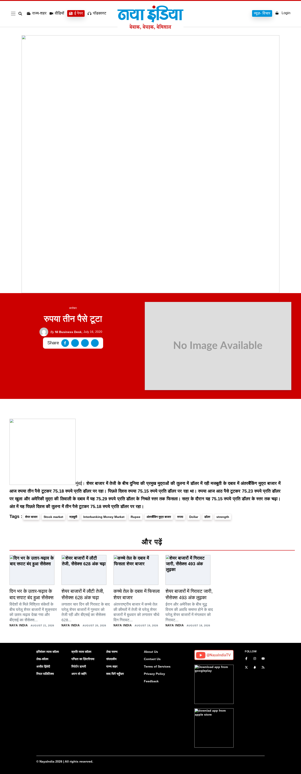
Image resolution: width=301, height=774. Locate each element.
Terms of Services (157, 666)
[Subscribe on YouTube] (263, 659)
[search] (21, 13)
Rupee (135, 517)
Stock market (53, 517)
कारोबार (73, 308)
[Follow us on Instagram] (254, 659)
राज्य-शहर (39, 13)
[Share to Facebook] (65, 343)
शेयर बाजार (31, 517)
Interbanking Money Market (103, 517)
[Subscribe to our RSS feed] (263, 668)
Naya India (18, 625)
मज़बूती (73, 517)
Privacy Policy (154, 673)
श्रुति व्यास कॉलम (81, 651)
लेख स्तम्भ (111, 651)
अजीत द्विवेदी (43, 666)
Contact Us (152, 659)
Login (286, 13)
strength (222, 517)
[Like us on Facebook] (246, 659)
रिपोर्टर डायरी (78, 666)
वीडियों (59, 13)
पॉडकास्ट (99, 13)
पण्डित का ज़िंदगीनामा (82, 659)
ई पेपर (78, 13)
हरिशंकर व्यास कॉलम (47, 651)
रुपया (180, 517)
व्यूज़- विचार (262, 13)
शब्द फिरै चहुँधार (115, 673)
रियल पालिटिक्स (45, 673)
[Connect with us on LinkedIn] (254, 668)
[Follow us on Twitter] (246, 668)
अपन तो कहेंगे (78, 673)
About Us (151, 651)
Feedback (151, 681)
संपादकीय (111, 659)
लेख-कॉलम (42, 659)
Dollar (193, 517)
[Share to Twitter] (75, 343)
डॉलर (207, 517)
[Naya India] (150, 28)
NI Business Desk (66, 332)
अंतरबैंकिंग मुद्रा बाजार (159, 517)
